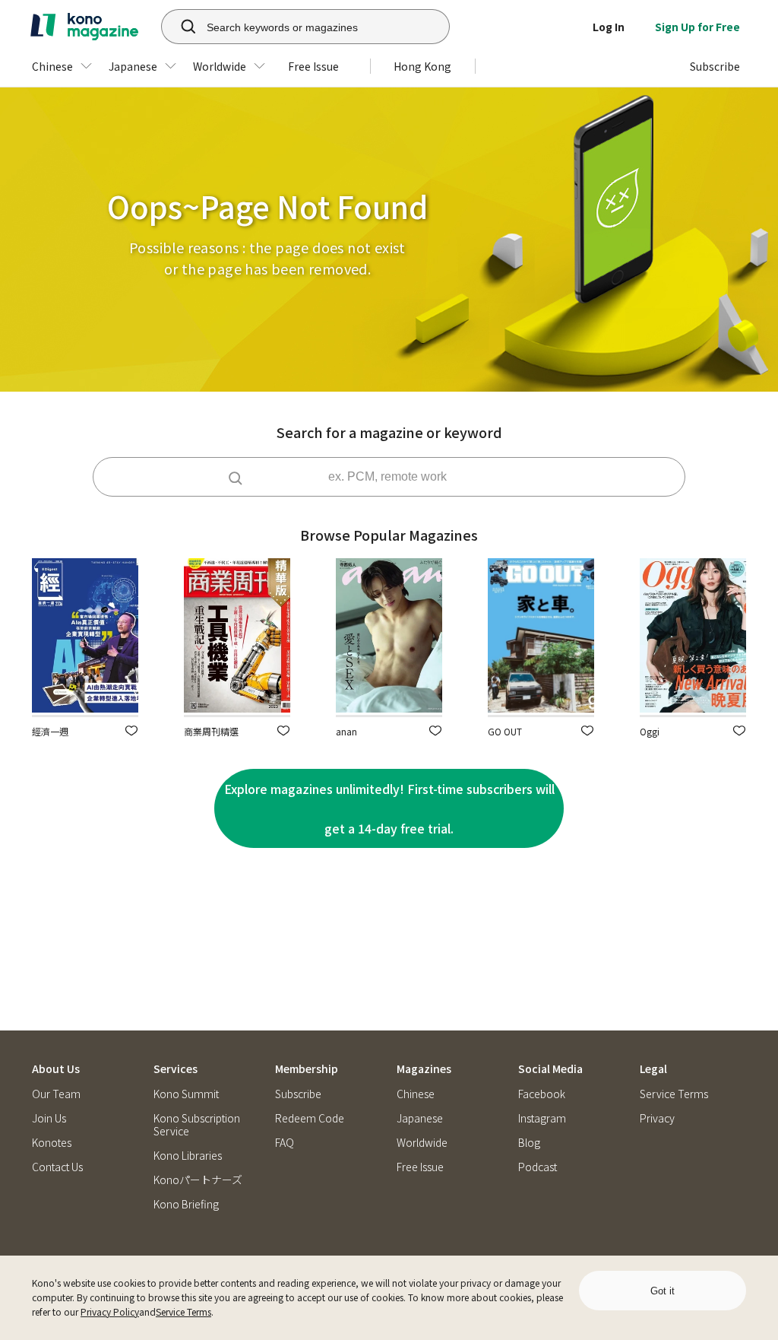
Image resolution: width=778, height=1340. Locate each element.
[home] (84, 26)
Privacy (657, 1118)
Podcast (537, 1167)
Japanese (420, 1118)
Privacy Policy (110, 1311)
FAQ (284, 1142)
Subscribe (298, 1094)
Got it (662, 1291)
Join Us (49, 1118)
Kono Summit (186, 1094)
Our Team (56, 1094)
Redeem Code (309, 1118)
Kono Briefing (186, 1204)
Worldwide (422, 1142)
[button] (131, 730)
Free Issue (420, 1167)
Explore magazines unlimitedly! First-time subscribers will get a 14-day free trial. (389, 808)
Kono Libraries (187, 1155)
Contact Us (57, 1167)
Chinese (416, 1094)
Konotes (51, 1142)
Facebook (541, 1094)
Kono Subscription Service (196, 1125)
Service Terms (183, 1311)
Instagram (542, 1118)
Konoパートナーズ (197, 1179)
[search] (180, 26)
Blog (529, 1142)
